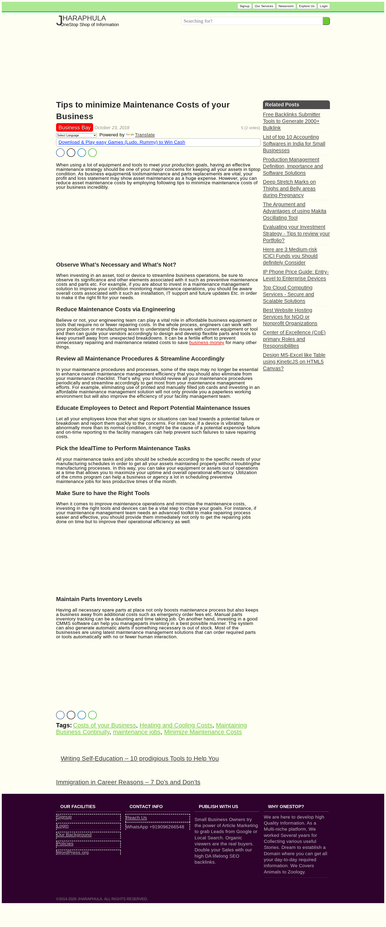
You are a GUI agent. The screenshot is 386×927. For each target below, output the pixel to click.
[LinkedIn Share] (82, 152)
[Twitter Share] (71, 152)
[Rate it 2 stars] (227, 128)
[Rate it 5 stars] (237, 128)
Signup (245, 6)
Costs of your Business (104, 725)
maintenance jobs (137, 732)
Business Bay (75, 127)
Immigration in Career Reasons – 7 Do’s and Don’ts (128, 782)
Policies (65, 843)
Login (324, 6)
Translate (145, 134)
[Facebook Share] (60, 152)
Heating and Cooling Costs (176, 725)
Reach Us (136, 817)
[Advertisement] (190, 62)
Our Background (74, 834)
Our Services (264, 6)
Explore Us (307, 6)
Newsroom (286, 6)
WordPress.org (73, 852)
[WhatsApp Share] (92, 152)
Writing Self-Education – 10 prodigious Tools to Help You (140, 758)
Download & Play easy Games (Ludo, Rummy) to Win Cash (122, 142)
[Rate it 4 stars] (234, 128)
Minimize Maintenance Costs (203, 732)
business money (206, 342)
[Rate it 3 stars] (231, 128)
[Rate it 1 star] (224, 128)
